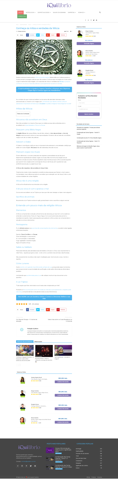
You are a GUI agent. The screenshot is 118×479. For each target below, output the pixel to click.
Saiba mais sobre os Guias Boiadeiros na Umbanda (60, 320)
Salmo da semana (59, 12)
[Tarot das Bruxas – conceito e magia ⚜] (63, 350)
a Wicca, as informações (42, 77)
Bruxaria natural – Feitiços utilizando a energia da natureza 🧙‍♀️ (43, 360)
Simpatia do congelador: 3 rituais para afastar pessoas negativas (88, 128)
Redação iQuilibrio (22, 31)
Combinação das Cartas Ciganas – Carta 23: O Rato (63, 466)
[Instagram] (88, 20)
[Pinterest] (91, 20)
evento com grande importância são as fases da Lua (36, 267)
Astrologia (30, 12)
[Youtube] (96, 20)
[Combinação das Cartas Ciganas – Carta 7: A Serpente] (50, 458)
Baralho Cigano (59, 461)
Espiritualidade (43, 12)
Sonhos (81, 12)
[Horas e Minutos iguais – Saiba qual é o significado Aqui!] (50, 450)
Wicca (29, 24)
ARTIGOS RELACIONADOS (25, 341)
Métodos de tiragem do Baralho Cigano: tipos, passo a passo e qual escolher (88, 146)
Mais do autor (38, 341)
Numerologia (58, 453)
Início (17, 24)
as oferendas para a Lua (33, 275)
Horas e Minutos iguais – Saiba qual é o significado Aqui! (63, 450)
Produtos (94, 477)
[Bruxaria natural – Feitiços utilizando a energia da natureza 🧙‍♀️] (44, 351)
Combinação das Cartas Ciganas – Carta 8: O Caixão (88, 133)
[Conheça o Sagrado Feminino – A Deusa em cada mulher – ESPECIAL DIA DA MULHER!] (25, 350)
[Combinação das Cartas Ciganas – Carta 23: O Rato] (50, 467)
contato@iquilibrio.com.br (28, 461)
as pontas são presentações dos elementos (44, 228)
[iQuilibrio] (59, 5)
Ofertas (88, 477)
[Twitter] (94, 20)
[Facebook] (85, 20)
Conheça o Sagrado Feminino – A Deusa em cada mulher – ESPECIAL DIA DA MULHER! (25, 359)
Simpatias (71, 12)
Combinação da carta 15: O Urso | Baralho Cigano (89, 138)
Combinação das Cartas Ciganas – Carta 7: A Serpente (88, 142)
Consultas (99, 477)
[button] (100, 12)
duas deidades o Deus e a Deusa (35, 125)
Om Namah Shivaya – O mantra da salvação (26, 320)
